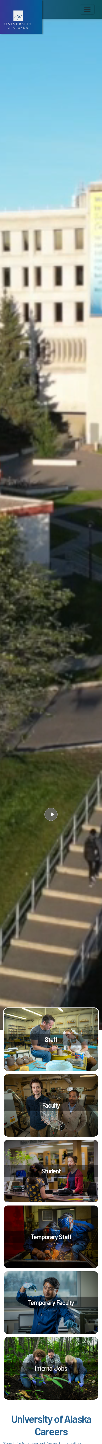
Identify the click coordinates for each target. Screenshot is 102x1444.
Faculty (51, 1105)
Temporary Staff (51, 1236)
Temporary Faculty (51, 1302)
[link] (51, 1039)
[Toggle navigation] (87, 9)
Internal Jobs (51, 1368)
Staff (51, 1039)
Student (51, 1170)
